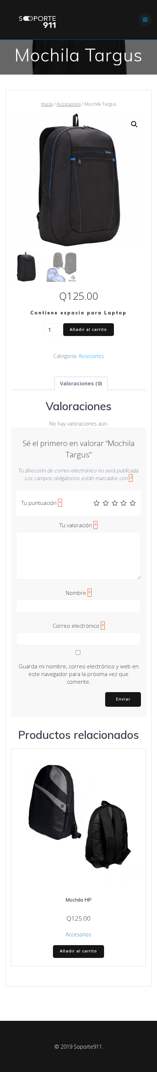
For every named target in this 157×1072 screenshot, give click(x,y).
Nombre (78, 592)
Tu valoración (78, 525)
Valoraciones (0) (81, 383)
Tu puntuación (41, 502)
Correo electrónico (78, 625)
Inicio (47, 104)
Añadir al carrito (88, 329)
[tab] (81, 383)
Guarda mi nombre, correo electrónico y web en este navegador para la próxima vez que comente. (79, 674)
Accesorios (69, 104)
